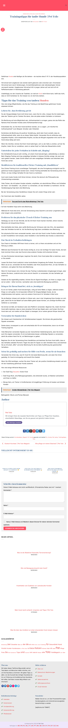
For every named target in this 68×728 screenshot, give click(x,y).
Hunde (11, 76)
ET (52, 725)
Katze (32, 648)
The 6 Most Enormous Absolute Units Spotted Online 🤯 (55, 470)
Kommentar (8, 490)
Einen (36, 644)
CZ (54, 725)
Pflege (62, 648)
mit (51, 648)
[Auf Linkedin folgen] (10, 686)
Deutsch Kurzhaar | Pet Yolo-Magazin (17, 443)
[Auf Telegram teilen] (43, 431)
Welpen (40, 652)
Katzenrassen (8, 703)
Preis (3, 652)
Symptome (13, 652)
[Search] (66, 5)
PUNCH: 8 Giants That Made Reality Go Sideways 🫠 (11, 469)
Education (16, 372)
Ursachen (27, 652)
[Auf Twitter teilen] (27, 431)
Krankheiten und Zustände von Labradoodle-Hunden (34, 586)
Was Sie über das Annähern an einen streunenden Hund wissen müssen (34, 630)
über (64, 652)
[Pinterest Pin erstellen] (34, 431)
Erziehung (43, 644)
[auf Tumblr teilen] (40, 431)
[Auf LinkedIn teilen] (37, 431)
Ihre (23, 648)
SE (40, 725)
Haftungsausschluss (44, 683)
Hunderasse (16, 648)
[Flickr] (13, 686)
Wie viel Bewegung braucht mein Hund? (34, 568)
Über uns (40, 669)
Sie (6, 652)
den (21, 644)
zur (61, 652)
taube (56, 437)
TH (49, 725)
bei (9, 644)
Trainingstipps (62, 437)
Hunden (44, 100)
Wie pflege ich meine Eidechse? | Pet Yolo (49, 443)
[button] (4, 5)
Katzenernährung (9, 710)
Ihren (26, 648)
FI (46, 725)
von (31, 652)
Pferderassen (8, 713)
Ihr (21, 648)
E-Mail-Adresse (9, 513)
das (19, 644)
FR (21, 725)
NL (27, 725)
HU (58, 725)
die (27, 644)
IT (29, 725)
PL (24, 725)
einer (39, 644)
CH (44, 725)
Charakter (14, 644)
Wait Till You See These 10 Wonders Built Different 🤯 (33, 469)
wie (43, 652)
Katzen (38, 648)
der (24, 644)
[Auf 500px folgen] (16, 686)
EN (18, 725)
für (46, 437)
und (22, 652)
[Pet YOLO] (34, 5)
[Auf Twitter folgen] (5, 686)
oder (54, 648)
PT (35, 725)
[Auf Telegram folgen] (18, 686)
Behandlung (4, 644)
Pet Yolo (44, 21)
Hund (40, 93)
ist (28, 648)
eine (33, 644)
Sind (9, 652)
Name (6, 505)
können (44, 648)
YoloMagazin (55, 652)
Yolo (34, 439)
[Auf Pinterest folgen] (8, 686)
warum (35, 652)
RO (38, 725)
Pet (53, 437)
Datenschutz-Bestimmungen (46, 672)
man (48, 648)
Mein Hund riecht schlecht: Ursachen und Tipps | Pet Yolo (34, 610)
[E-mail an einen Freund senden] (30, 431)
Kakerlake (6, 699)
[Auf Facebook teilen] (24, 431)
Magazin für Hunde (39, 14)
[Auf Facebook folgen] (2, 686)
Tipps (18, 652)
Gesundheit (53, 644)
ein (30, 644)
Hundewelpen (27, 14)
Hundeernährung (9, 706)
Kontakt (40, 676)
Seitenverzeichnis (43, 679)
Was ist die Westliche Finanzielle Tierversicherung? (34, 553)
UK (32, 725)
